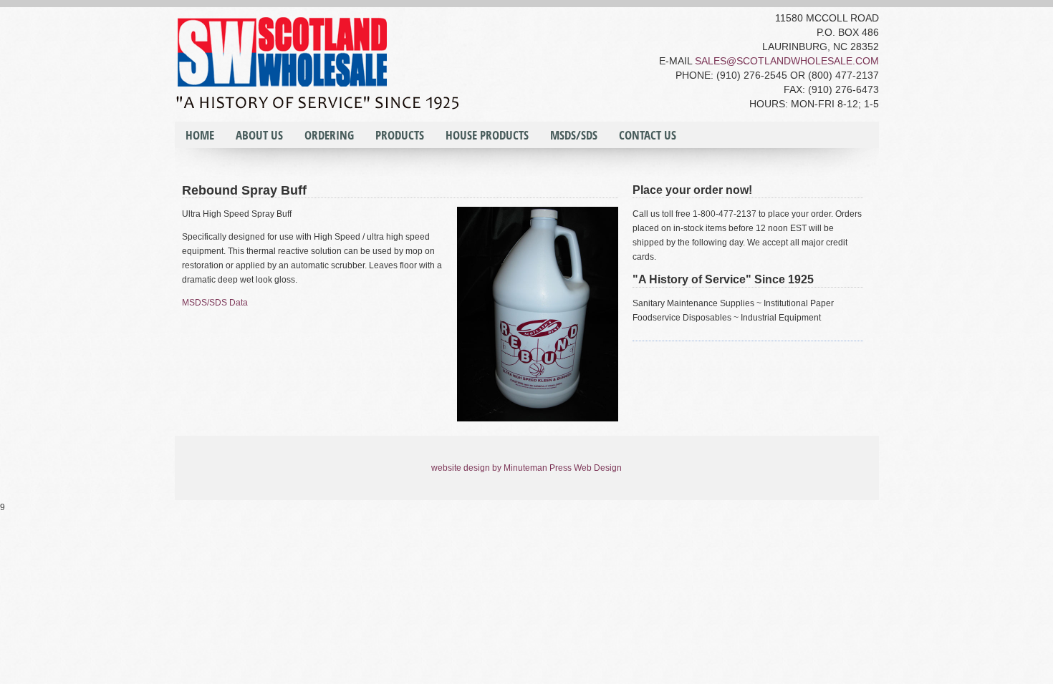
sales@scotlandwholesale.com (787, 61)
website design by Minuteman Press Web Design (526, 468)
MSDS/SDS (573, 135)
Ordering (329, 135)
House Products (487, 135)
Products (399, 135)
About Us (259, 135)
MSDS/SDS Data (215, 303)
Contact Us (647, 135)
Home (200, 135)
